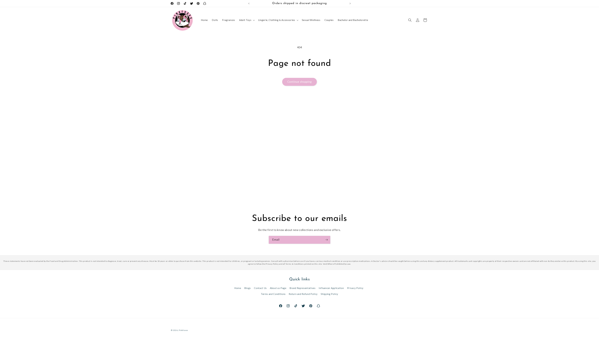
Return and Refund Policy (303, 294)
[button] (246, 20)
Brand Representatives (303, 288)
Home (237, 288)
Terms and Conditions (273, 294)
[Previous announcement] (249, 3)
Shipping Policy (329, 294)
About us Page (278, 288)
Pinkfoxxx (183, 330)
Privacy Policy (355, 288)
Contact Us (260, 288)
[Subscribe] (326, 240)
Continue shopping (299, 81)
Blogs (247, 288)
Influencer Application (331, 288)
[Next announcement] (350, 3)
